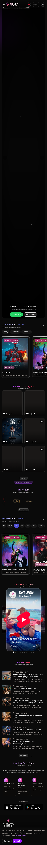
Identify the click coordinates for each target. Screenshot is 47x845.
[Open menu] (4, 4)
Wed (10, 526)
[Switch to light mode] (34, 5)
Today (5, 332)
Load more (23, 478)
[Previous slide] (5, 158)
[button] (12, 403)
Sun (34, 526)
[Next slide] (42, 158)
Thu (16, 526)
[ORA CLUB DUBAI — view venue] (12, 501)
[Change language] (29, 5)
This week (26, 332)
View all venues (23, 510)
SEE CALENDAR (30, 313)
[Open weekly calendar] (43, 5)
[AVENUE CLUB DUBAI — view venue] (25, 501)
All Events (21, 324)
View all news (23, 755)
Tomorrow (15, 332)
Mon (40, 526)
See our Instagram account (23, 482)
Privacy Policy (20, 835)
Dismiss (7, 841)
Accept (17, 841)
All (4, 526)
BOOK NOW (17, 313)
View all (21, 518)
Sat (28, 526)
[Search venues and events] (38, 5)
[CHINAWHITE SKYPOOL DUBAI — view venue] (38, 501)
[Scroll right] (43, 325)
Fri (22, 526)
